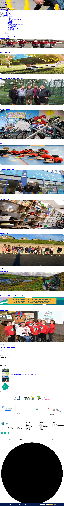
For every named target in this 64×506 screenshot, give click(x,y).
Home (6, 4)
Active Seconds (10, 20)
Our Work (5, 34)
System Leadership (11, 41)
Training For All (8, 13)
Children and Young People (12, 36)
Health (7, 11)
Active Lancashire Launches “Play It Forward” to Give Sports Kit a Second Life (23, 382)
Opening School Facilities (12, 26)
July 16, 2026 (38, 389)
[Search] (9, 355)
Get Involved (6, 15)
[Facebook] (2, 433)
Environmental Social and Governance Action (15, 24)
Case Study (4, 359)
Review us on (7, 410)
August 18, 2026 (33, 374)
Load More (2, 350)
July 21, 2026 (38, 382)
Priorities (7, 35)
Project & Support (9, 17)
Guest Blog (4, 360)
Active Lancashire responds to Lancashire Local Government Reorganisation (23, 389)
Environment (10, 37)
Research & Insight (9, 45)
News (3, 361)
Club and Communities (9, 10)
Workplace (7, 12)
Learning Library (8, 14)
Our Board (7, 7)
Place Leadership (10, 40)
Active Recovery (10, 21)
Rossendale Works (11, 29)
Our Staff (7, 6)
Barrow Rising (10, 22)
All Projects (10, 31)
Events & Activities (9, 16)
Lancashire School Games (12, 25)
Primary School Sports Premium (13, 28)
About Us (5, 5)
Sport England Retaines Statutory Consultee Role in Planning (20, 374)
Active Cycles (10, 18)
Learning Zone (6, 9)
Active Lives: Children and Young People (14, 19)
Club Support (10, 23)
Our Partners (8, 8)
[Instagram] (5, 433)
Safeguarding (8, 32)
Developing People (9, 42)
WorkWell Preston (11, 30)
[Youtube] (9, 433)
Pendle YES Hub (10, 27)
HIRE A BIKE (6, 46)
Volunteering (8, 33)
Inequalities (10, 39)
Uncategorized (4, 362)
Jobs (8, 43)
